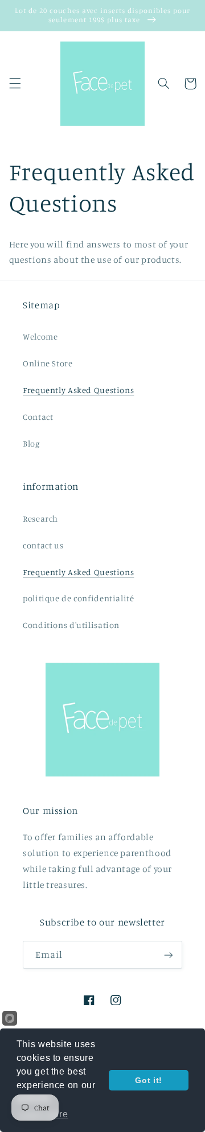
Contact (38, 417)
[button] (15, 84)
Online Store (48, 363)
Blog (31, 443)
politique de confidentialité (78, 598)
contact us (43, 545)
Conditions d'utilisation (71, 625)
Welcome (40, 336)
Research (40, 518)
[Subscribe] (168, 955)
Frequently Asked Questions (78, 390)
